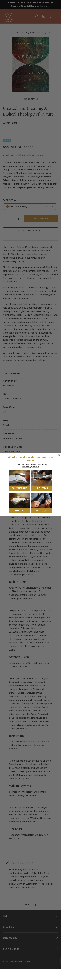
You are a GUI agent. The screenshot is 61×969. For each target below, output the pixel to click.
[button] (19, 480)
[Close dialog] (59, 455)
